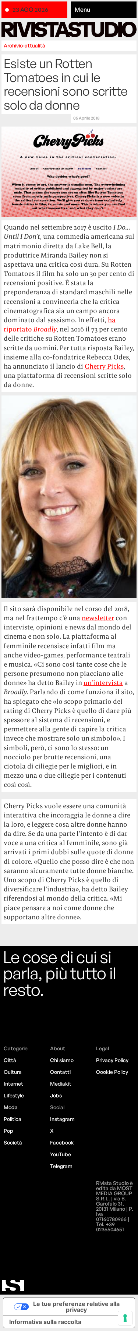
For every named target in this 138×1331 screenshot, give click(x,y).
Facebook (62, 1142)
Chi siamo (62, 1060)
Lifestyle (14, 1095)
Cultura (13, 1072)
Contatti (60, 1072)
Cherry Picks (104, 366)
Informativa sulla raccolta (45, 1321)
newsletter (98, 618)
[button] (104, 9)
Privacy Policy (112, 1060)
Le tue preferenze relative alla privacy (76, 1306)
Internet (13, 1083)
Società (13, 1142)
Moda (11, 1107)
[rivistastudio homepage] (69, 29)
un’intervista (103, 682)
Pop (8, 1131)
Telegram (61, 1166)
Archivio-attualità (24, 45)
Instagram (62, 1119)
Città (10, 1060)
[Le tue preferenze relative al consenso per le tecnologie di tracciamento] (125, 1318)
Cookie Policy (112, 1072)
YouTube (60, 1154)
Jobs (56, 1095)
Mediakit (60, 1083)
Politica (12, 1119)
